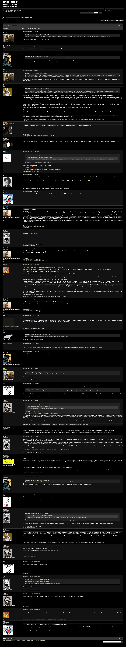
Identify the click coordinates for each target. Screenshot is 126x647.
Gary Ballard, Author (26, 227)
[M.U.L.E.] (4, 468)
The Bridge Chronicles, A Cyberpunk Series (33, 225)
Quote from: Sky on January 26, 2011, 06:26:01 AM (36, 372)
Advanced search (29, 17)
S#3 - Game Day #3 (41, 22)
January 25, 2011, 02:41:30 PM (31, 70)
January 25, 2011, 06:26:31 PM (31, 299)
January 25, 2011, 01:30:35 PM (31, 46)
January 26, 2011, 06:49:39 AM (31, 383)
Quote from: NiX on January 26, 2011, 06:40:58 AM (36, 404)
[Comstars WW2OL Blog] (4, 274)
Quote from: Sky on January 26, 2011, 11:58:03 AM (36, 513)
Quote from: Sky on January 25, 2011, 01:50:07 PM (36, 73)
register (19, 10)
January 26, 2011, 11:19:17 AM (31, 436)
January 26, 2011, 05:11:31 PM (31, 576)
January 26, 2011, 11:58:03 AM (31, 476)
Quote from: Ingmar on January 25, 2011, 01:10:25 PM (37, 34)
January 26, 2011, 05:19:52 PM (31, 593)
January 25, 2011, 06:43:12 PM (31, 315)
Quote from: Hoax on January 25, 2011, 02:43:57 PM (36, 389)
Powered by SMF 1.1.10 (55, 645)
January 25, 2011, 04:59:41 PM (31, 151)
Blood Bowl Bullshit (30, 22)
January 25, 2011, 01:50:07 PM (31, 52)
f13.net (4, 22)
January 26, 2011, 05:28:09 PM (31, 609)
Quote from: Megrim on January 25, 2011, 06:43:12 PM (37, 334)
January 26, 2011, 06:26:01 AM (31, 351)
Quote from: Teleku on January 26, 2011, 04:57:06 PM (37, 579)
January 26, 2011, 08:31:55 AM (31, 427)
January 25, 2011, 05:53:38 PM (31, 174)
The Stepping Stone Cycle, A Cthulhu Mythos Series (34, 226)
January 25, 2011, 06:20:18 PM (31, 230)
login (15, 10)
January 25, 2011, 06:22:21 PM (31, 264)
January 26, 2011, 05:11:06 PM (31, 561)
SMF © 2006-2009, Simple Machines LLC (67, 645)
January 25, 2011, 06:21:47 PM (31, 248)
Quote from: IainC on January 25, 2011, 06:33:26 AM (37, 88)
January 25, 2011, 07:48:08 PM (31, 331)
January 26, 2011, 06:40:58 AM (31, 368)
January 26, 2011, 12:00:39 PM (31, 494)
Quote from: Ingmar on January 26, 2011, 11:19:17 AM (37, 480)
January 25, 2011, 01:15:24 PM (31, 31)
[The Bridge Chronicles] (4, 262)
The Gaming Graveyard (21, 22)
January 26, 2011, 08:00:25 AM (31, 400)
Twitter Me (24, 261)
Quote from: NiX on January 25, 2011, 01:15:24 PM (36, 155)
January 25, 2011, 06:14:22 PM (31, 191)
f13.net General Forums (11, 22)
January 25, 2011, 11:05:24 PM (31, 343)
